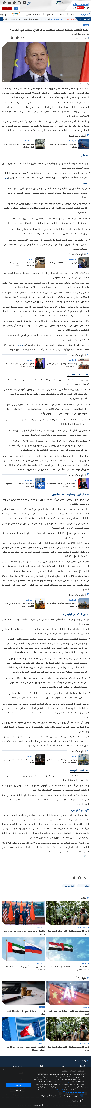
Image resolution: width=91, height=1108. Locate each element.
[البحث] (16, 8)
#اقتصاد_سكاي (84, 18)
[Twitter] (14, 2)
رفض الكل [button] (18, 1090)
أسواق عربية (18, 1065)
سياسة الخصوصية (63, 1091)
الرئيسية (84, 14)
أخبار (63, 1065)
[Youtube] (9, 2)
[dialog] (45, 1087)
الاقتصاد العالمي (33, 14)
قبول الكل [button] (18, 1085)
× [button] (3, 1069)
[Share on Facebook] (17, 38)
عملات (77, 19)
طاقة (42, 1065)
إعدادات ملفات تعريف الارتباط (76, 1092)
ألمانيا (20, 345)
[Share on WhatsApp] (22, 38)
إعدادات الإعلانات (59, 1089)
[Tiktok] (24, 2)
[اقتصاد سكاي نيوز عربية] (77, 6)
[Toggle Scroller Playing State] (1, 19)
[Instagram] (19, 2)
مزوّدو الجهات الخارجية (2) (63, 1082)
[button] (29, 3)
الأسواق (50, 14)
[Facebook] (4, 2)
